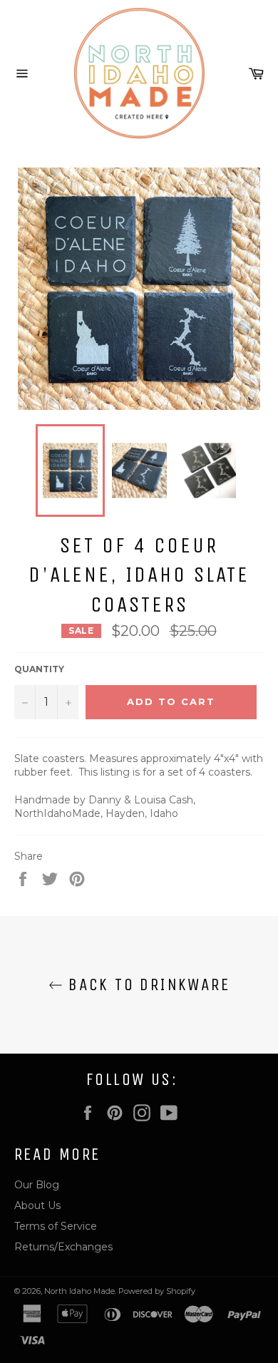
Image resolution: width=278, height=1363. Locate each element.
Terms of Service (55, 1226)
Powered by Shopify (156, 1291)
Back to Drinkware (146, 984)
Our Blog (36, 1184)
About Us (37, 1205)
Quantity (39, 669)
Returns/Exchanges (63, 1246)
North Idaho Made (79, 1291)
